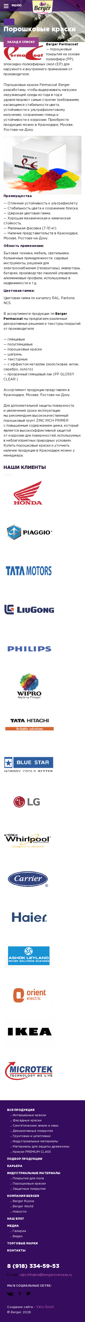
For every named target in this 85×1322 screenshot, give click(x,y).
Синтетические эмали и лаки (35, 1125)
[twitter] (28, 1294)
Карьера (14, 1166)
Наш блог (15, 1219)
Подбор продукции (24, 1159)
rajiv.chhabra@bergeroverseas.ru (46, 1275)
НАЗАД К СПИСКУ (21, 42)
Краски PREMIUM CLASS (32, 1152)
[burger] (6, 5)
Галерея (19, 1231)
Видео (18, 1236)
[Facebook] (20, 1294)
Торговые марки (22, 1243)
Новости (19, 1211)
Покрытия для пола (28, 1178)
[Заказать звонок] (78, 5)
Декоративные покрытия (33, 1131)
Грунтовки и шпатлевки (32, 1136)
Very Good (45, 1307)
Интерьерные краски (29, 1115)
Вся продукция (20, 1110)
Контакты (16, 1250)
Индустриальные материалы (35, 1141)
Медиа (13, 1226)
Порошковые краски (29, 1183)
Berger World (23, 1206)
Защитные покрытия (29, 1189)
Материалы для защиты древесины (41, 1146)
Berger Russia (23, 1201)
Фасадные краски (27, 1120)
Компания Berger (23, 1196)
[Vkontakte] (10, 1293)
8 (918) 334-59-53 (33, 1266)
